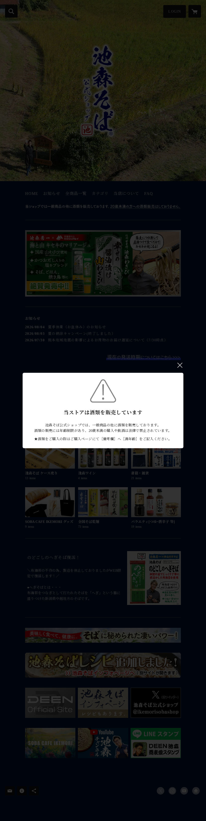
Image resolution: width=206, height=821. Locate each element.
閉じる (179, 365)
